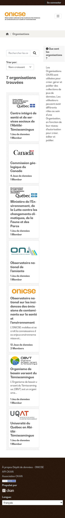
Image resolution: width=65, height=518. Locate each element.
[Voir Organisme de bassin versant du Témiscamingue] (23, 380)
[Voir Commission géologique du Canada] (23, 163)
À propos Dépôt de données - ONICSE (23, 467)
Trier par (11, 62)
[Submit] (34, 53)
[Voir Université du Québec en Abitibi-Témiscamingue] (23, 428)
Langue (6, 496)
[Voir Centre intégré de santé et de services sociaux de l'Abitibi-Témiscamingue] (23, 118)
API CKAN (8, 471)
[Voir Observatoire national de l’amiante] (23, 261)
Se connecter (54, 2)
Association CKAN (12, 476)
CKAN (8, 490)
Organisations (20, 33)
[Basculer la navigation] (58, 16)
